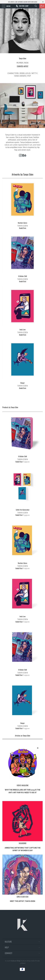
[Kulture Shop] (22, 6)
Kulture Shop (15, 961)
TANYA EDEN (22, 226)
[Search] (36, 6)
